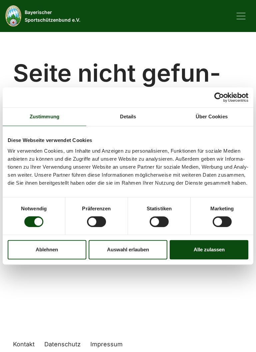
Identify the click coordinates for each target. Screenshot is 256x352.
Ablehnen (47, 249)
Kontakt (24, 344)
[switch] (96, 221)
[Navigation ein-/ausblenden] (241, 16)
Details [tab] (128, 116)
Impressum (106, 344)
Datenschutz (62, 344)
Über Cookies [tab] (212, 116)
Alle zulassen (209, 249)
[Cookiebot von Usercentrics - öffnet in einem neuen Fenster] (219, 97)
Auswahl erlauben (128, 249)
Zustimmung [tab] (44, 116)
